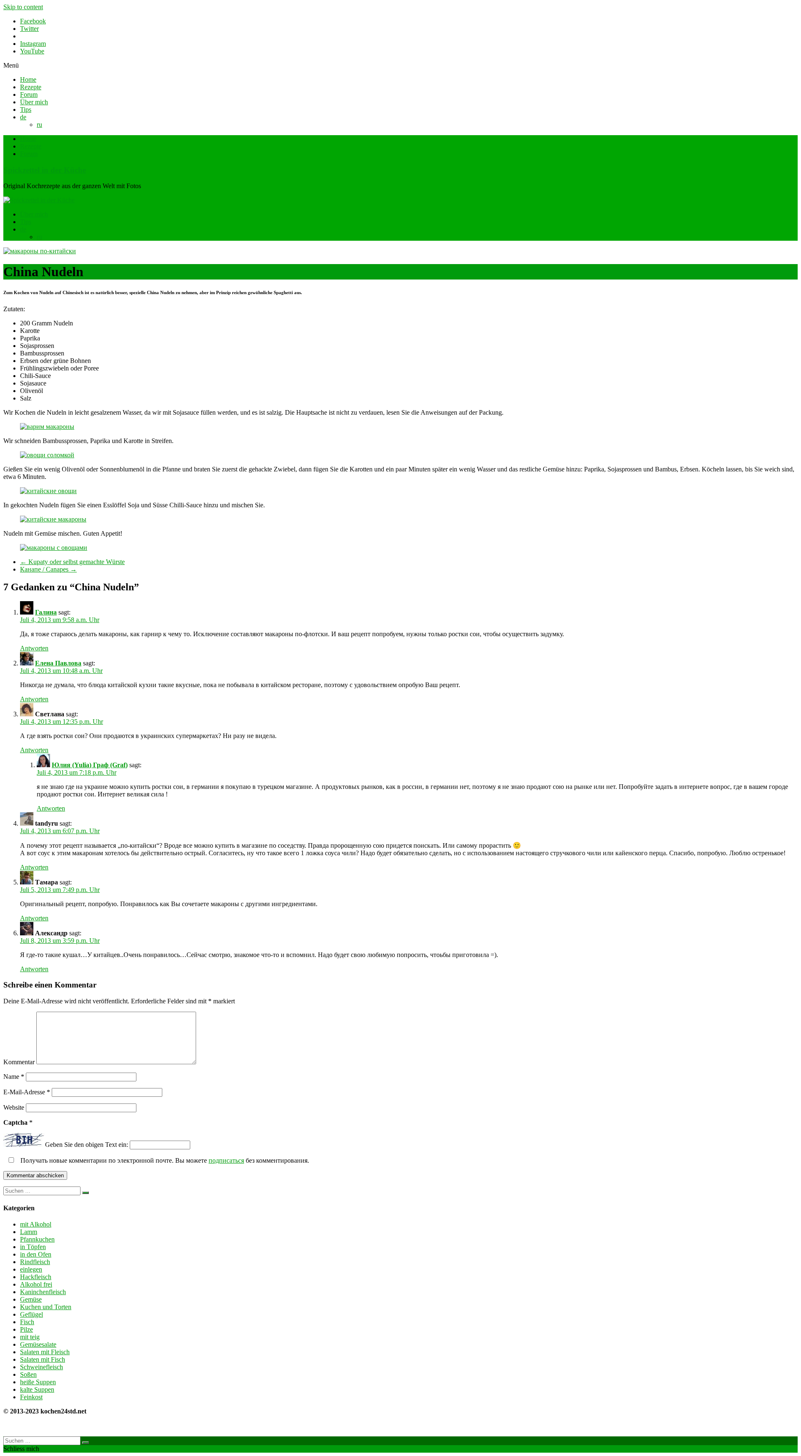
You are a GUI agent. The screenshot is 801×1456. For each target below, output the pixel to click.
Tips (25, 109)
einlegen (31, 1269)
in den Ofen (35, 1254)
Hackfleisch (35, 1276)
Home (28, 79)
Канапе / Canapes (48, 569)
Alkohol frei (36, 1284)
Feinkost (31, 1397)
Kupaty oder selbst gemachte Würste (72, 561)
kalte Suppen (37, 1389)
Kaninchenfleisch (43, 1291)
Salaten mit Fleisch (45, 1351)
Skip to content (23, 6)
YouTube (32, 51)
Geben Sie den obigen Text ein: (86, 1144)
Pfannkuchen (37, 1239)
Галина (46, 612)
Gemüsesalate (38, 1344)
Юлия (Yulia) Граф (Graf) (90, 764)
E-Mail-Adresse (26, 1092)
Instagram (33, 43)
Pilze (26, 1329)
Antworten (34, 648)
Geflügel (31, 1314)
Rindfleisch (35, 1261)
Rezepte (30, 87)
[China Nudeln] (39, 250)
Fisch (27, 1321)
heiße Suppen (38, 1381)
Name (13, 1076)
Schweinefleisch (41, 1366)
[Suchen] (85, 1193)
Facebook (33, 21)
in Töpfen (33, 1246)
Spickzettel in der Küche (44, 170)
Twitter (29, 28)
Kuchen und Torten (45, 1306)
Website (13, 1107)
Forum (29, 94)
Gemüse (31, 1299)
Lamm (28, 1231)
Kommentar (19, 1062)
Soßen (28, 1374)
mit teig (30, 1336)
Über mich (34, 102)
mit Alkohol (35, 1224)
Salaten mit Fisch (42, 1359)
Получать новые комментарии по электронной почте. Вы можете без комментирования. (164, 1160)
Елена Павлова (58, 663)
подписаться (226, 1160)
